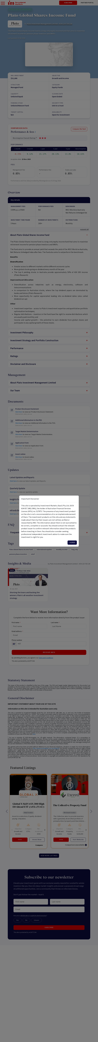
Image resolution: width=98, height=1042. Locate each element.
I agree (72, 542)
